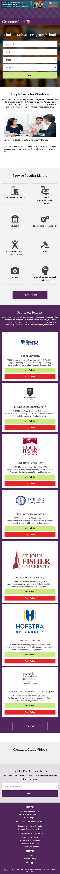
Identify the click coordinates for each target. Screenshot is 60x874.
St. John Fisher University (30, 577)
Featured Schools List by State (30, 826)
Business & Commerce (14, 197)
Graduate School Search (30, 847)
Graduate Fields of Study (30, 840)
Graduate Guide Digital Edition (30, 814)
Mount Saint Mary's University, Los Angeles (30, 691)
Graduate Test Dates (30, 837)
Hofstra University (30, 640)
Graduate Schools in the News (30, 829)
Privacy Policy (46, 869)
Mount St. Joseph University (30, 406)
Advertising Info (30, 817)
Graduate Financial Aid (30, 843)
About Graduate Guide (30, 811)
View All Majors (30, 294)
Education (15, 225)
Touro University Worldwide (30, 514)
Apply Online (30, 376)
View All (30, 726)
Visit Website (30, 370)
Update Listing (30, 858)
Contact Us (30, 855)
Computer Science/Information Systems (45, 200)
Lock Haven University (30, 463)
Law (45, 251)
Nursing (15, 277)
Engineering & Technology (45, 225)
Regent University (30, 355)
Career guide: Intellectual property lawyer (26, 140)
